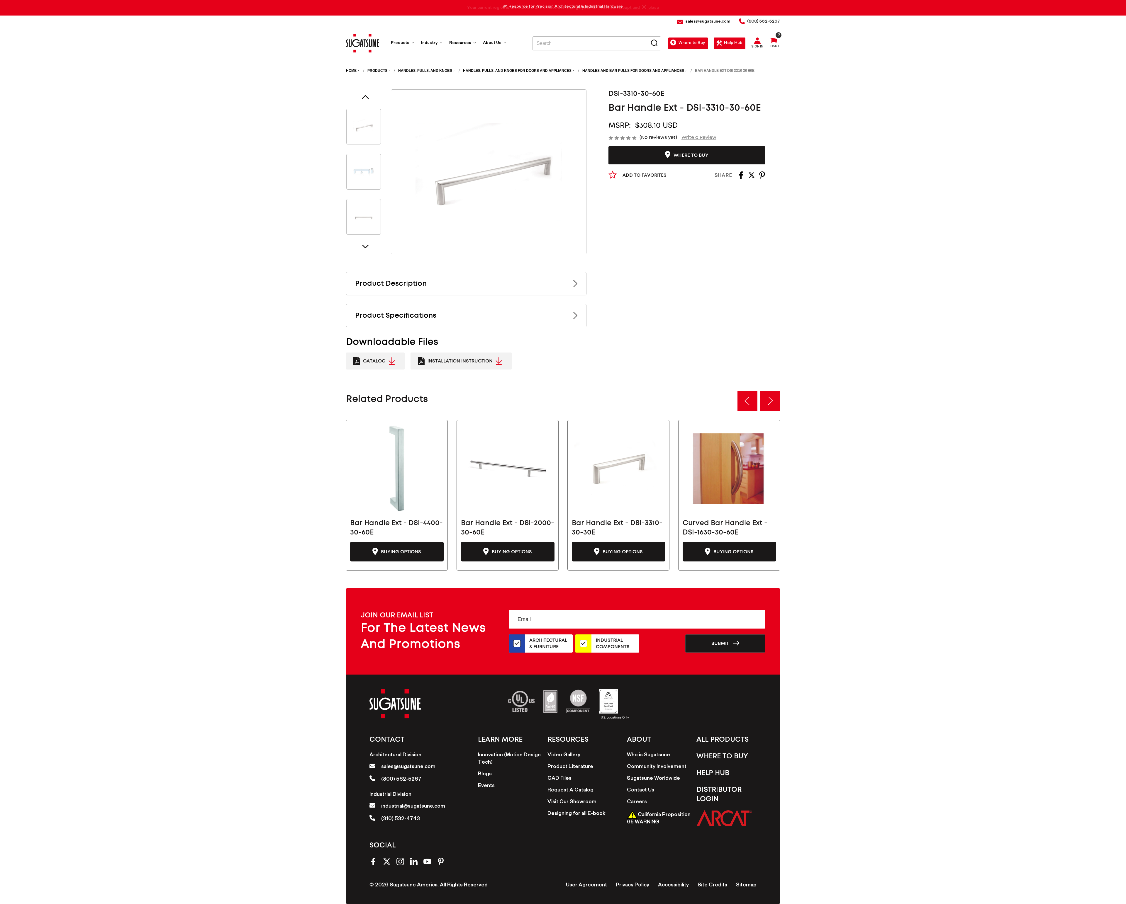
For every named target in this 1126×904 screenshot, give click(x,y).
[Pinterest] (762, 177)
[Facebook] (741, 177)
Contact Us (640, 790)
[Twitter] (751, 177)
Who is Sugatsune (648, 755)
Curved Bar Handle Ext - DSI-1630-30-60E (725, 528)
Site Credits (712, 885)
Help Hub (733, 43)
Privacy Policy (632, 885)
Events (486, 786)
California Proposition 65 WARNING (659, 819)
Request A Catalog (570, 790)
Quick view (397, 468)
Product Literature (570, 767)
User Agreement (586, 885)
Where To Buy (722, 756)
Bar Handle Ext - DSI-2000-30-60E (507, 528)
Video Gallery (563, 755)
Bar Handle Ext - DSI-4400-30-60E (396, 528)
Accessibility (673, 885)
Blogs (485, 774)
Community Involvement (656, 767)
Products (400, 43)
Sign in (757, 47)
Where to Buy (692, 43)
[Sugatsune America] (362, 43)
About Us (492, 43)
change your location (590, 8)
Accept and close (638, 8)
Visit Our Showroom (571, 802)
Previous (365, 97)
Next (365, 246)
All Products (722, 739)
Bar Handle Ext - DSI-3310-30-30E (617, 528)
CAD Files (559, 778)
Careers (637, 802)
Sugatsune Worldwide (653, 778)
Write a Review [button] (698, 137)
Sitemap (746, 885)
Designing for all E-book (576, 814)
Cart (775, 47)
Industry (429, 43)
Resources (460, 43)
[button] (724, 818)
